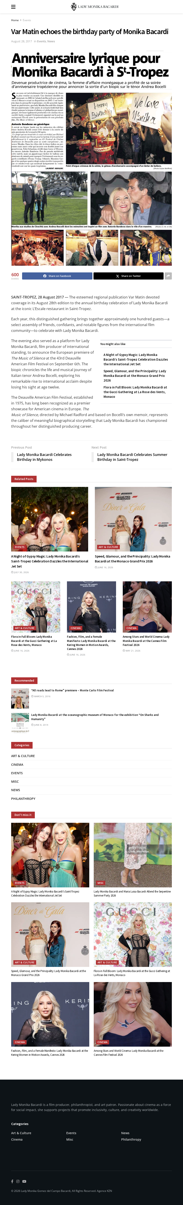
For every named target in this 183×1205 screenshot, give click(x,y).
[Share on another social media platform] (168, 276)
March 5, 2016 (41, 696)
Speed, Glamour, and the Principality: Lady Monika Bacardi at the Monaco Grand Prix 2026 (135, 375)
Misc (15, 781)
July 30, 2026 (21, 572)
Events (27, 20)
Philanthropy (23, 799)
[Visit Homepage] (94, 6)
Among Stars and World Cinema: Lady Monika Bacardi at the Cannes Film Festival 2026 (146, 641)
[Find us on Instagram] (17, 1181)
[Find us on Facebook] (12, 1181)
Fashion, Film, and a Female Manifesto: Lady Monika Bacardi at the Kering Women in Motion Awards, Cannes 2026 (91, 643)
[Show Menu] (13, 6)
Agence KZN (104, 1191)
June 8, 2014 (40, 724)
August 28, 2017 (21, 41)
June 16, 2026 (105, 567)
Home (15, 20)
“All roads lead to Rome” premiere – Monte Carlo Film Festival (72, 690)
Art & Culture (108, 547)
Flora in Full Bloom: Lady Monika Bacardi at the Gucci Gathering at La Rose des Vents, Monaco (135, 392)
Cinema (76, 628)
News (51, 41)
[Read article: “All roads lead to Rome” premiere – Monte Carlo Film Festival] (20, 698)
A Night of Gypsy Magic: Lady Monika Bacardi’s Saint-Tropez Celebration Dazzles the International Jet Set (136, 359)
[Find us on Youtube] (24, 1181)
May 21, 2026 (132, 650)
